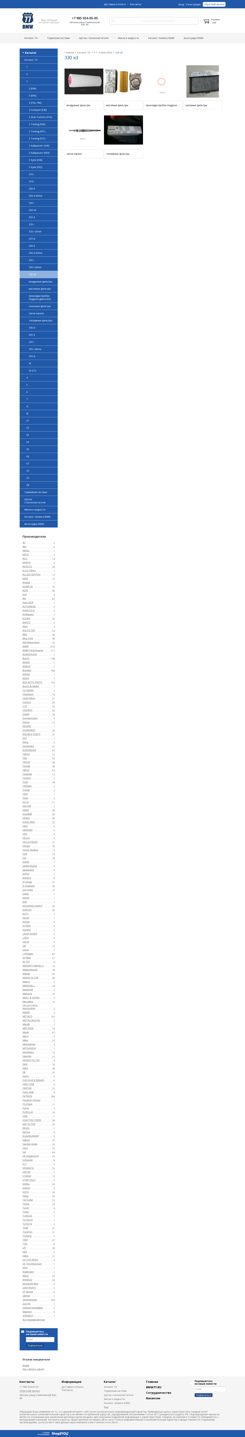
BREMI (26, 674)
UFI (24, 1247)
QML (25, 1116)
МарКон (27, 1311)
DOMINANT (29, 730)
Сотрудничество (158, 1393)
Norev (25, 1076)
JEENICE (26, 877)
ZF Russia (27, 1291)
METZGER (28, 1028)
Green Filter (28, 822)
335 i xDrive (35, 349)
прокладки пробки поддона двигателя (40, 297)
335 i (31, 341)
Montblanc (28, 1052)
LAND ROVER (29, 933)
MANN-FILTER (30, 977)
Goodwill (27, 814)
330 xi (32, 327)
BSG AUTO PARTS (32, 682)
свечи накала (36, 313)
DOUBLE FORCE (31, 734)
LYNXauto (27, 953)
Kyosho (26, 929)
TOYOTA (27, 1223)
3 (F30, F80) (35, 102)
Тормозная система (58, 38)
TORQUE (27, 1215)
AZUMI (26, 618)
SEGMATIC (28, 1168)
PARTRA (27, 1088)
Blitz (24, 634)
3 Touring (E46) (37, 124)
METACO (27, 1016)
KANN (25, 897)
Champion (28, 694)
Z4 (27, 477)
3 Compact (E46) (38, 109)
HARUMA (27, 830)
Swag (25, 1195)
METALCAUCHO (31, 1020)
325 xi (32, 238)
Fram (25, 782)
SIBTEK (26, 1172)
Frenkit (26, 790)
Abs (24, 546)
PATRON (27, 1096)
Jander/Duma (29, 865)
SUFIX (25, 1191)
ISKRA (25, 861)
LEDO (25, 937)
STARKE (26, 1176)
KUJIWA (26, 925)
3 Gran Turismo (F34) (40, 117)
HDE (24, 834)
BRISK (25, 678)
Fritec (25, 798)
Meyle (25, 1032)
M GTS (32, 370)
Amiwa (26, 582)
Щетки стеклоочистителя (93, 38)
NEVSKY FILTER (31, 1060)
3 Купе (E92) (35, 167)
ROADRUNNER (30, 1136)
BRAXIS (26, 666)
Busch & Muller (30, 686)
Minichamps (29, 1044)
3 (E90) (32, 95)
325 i (31, 224)
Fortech (26, 778)
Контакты (135, 4)
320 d (32, 188)
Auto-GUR (27, 602)
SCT (24, 1164)
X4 (27, 442)
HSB (24, 853)
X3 (27, 434)
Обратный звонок (214, 4)
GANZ (25, 810)
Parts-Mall (28, 1092)
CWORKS (27, 710)
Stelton (26, 1187)
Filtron (25, 770)
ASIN (25, 590)
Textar (26, 1203)
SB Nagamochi (30, 1156)
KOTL (25, 913)
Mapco (26, 981)
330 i (31, 260)
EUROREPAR (29, 750)
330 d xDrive (35, 252)
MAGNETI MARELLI (33, 965)
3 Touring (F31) (37, 138)
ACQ (24, 558)
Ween (25, 1275)
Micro (25, 1036)
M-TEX (26, 961)
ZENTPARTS (29, 1287)
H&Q (25, 826)
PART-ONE (28, 1084)
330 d (32, 245)
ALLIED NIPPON (31, 574)
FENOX (26, 762)
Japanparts (28, 869)
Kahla (25, 893)
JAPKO (26, 873)
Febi (24, 758)
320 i (31, 202)
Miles (25, 1040)
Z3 (27, 470)
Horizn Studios (30, 849)
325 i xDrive (35, 231)
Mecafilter (27, 1001)
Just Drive (27, 889)
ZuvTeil (26, 1303)
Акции (25, 1365)
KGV (24, 901)
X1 (27, 420)
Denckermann (30, 718)
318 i (31, 181)
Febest (26, 754)
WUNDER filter (30, 1283)
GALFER (26, 806)
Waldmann (28, 1271)
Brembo (26, 670)
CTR (24, 706)
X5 (27, 449)
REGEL (26, 1128)
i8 (27, 413)
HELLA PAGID (30, 842)
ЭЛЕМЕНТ (28, 1315)
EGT (24, 738)
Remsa (26, 1132)
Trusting (26, 1235)
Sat (24, 1152)
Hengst (26, 845)
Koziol (25, 917)
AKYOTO (27, 566)
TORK (25, 1211)
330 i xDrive (35, 267)
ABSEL (26, 550)
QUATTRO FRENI (31, 1120)
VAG (24, 1251)
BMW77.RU (153, 1387)
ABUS (25, 554)
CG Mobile (28, 690)
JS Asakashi (28, 885)
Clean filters (28, 698)
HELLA (26, 838)
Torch (25, 1207)
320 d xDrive (35, 195)
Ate (24, 598)
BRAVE (26, 662)
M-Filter (26, 957)
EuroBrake (28, 746)
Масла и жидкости (128, 38)
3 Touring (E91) (37, 131)
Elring (25, 742)
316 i (31, 174)
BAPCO (26, 622)
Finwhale (27, 774)
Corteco (26, 702)
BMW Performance (32, 650)
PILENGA (27, 1104)
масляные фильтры (40, 288)
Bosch (25, 658)
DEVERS (26, 726)
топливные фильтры (40, 320)
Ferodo (26, 766)
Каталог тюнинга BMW (161, 38)
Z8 (27, 485)
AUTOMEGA (29, 606)
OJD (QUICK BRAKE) (33, 1080)
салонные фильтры (40, 306)
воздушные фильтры (40, 281)
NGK (25, 1064)
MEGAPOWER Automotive (30, 1007)
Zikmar (26, 1295)
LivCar (25, 941)
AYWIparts (28, 614)
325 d (32, 217)
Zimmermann (29, 1299)
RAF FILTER (28, 1124)
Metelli (26, 1024)
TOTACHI (27, 1219)
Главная (152, 1382)
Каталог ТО (31, 38)
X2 (27, 427)
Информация (71, 1382)
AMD (25, 578)
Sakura (26, 1140)
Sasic (25, 1148)
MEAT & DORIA (31, 997)
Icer (24, 857)
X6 (27, 456)
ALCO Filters (29, 570)
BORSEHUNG (29, 654)
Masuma (27, 993)
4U (24, 542)
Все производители (33, 1319)
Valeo (25, 1255)
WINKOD (27, 1279)
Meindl (26, 1012)
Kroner (26, 921)
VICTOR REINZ (30, 1259)
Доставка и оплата (115, 4)
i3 (27, 406)
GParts (26, 818)
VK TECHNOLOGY (32, 1263)
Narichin (26, 1056)
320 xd (32, 210)
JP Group (27, 881)
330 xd (32, 274)
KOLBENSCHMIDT (32, 905)
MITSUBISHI (29, 1048)
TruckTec (27, 1231)
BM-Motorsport (31, 642)
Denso (26, 722)
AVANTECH (28, 610)
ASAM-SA (27, 586)
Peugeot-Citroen (31, 1100)
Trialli (25, 1227)
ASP (24, 594)
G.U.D (25, 802)
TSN (24, 1243)
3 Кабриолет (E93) (39, 152)
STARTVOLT (29, 1180)
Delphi (25, 714)
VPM (25, 1267)
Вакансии (153, 1398)
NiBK (25, 1068)
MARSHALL (28, 985)
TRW (25, 1239)
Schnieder (27, 1160)
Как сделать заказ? (33, 1369)
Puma (25, 1108)
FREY (25, 794)
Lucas (25, 949)
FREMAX (27, 786)
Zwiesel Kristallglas (32, 1307)
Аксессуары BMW (193, 38)
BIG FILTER (28, 630)
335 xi (32, 356)
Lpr (24, 945)
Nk (24, 1072)
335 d (32, 334)
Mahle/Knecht (30, 969)
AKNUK (26, 562)
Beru (25, 626)
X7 (27, 463)
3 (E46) (32, 88)
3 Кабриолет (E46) (39, 145)
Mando (26, 973)
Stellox (26, 1183)
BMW (25, 646)
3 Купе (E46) (35, 160)
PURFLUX (27, 1112)
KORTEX (27, 909)
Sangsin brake (30, 1144)
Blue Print (27, 638)
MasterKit (27, 989)
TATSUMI (27, 1199)
